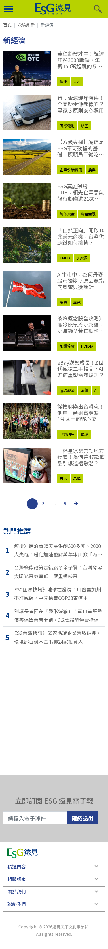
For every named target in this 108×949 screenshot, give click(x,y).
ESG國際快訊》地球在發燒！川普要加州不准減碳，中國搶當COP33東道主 (57, 594)
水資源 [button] (81, 258)
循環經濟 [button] (67, 390)
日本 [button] (63, 478)
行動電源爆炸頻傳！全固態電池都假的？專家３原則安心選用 (80, 104)
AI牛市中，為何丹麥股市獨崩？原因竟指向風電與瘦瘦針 (80, 280)
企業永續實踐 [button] (71, 169)
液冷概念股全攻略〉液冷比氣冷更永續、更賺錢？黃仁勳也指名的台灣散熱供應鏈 (80, 324)
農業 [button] (92, 169)
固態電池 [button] (67, 125)
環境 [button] (84, 434)
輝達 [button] (63, 81)
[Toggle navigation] (8, 9)
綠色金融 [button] (88, 214)
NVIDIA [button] (87, 346)
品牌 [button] (77, 478)
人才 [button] (77, 81)
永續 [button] (84, 390)
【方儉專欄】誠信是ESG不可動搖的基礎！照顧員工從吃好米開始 (80, 148)
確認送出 (83, 818)
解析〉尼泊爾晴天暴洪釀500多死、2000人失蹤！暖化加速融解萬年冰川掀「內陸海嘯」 (58, 550)
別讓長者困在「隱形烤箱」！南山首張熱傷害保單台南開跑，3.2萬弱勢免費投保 (58, 615)
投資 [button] (63, 302)
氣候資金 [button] (67, 214)
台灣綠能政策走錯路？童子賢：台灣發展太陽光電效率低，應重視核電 (58, 572)
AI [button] (96, 390)
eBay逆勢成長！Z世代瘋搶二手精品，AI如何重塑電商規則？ (80, 369)
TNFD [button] (65, 258)
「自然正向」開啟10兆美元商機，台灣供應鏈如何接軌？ (81, 236)
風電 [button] (77, 302)
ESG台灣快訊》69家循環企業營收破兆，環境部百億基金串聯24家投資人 (57, 637)
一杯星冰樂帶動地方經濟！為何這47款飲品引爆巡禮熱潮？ (81, 457)
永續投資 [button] (67, 346)
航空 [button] (84, 125)
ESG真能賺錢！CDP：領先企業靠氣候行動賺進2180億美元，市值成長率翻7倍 (80, 192)
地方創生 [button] (67, 434)
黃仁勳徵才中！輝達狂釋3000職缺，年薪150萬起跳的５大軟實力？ (80, 60)
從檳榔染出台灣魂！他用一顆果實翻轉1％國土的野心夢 (80, 412)
